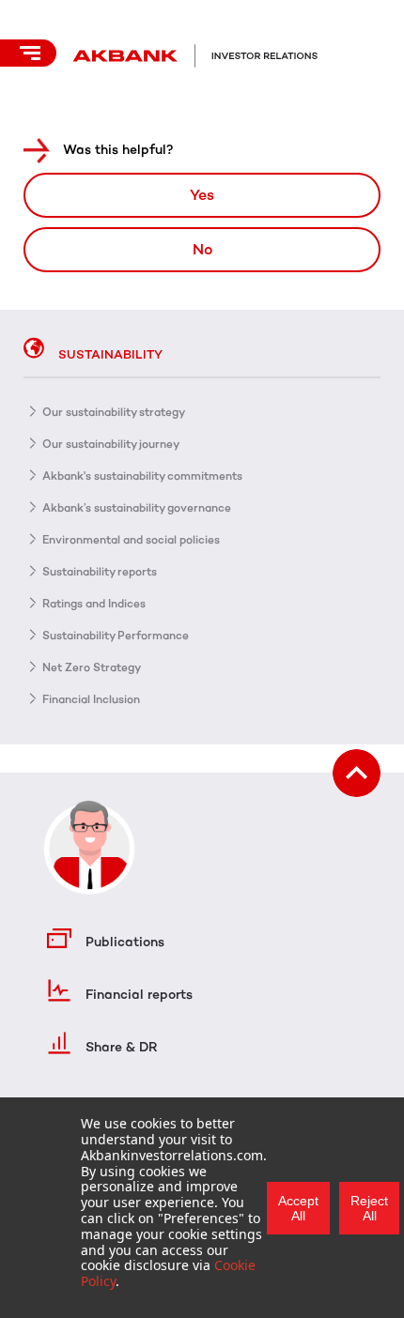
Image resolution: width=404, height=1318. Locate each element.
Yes (202, 195)
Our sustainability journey (110, 444)
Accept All (298, 1208)
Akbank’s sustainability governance (136, 507)
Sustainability (110, 354)
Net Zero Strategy (91, 667)
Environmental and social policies (131, 539)
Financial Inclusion (91, 699)
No (202, 249)
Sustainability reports (99, 571)
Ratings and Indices (94, 603)
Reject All (369, 1208)
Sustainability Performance (115, 635)
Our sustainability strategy (113, 412)
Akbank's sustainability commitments (142, 476)
